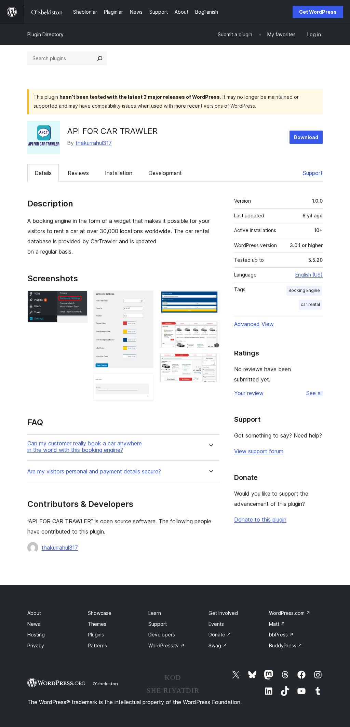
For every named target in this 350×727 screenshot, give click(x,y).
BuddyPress (285, 645)
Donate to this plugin (260, 519)
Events (216, 624)
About (34, 613)
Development (165, 173)
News (33, 624)
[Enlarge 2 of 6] (144, 299)
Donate (219, 634)
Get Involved (223, 613)
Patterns (97, 645)
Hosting (36, 634)
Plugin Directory (45, 34)
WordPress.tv (166, 645)
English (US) (309, 275)
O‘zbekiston (105, 683)
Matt (277, 624)
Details (43, 173)
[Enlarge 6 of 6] (210, 362)
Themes (97, 624)
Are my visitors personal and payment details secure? (94, 471)
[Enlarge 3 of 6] (144, 382)
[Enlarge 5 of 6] (210, 329)
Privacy (35, 645)
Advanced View (254, 324)
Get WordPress (318, 12)
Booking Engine (304, 290)
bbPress (281, 634)
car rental (310, 304)
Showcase (99, 613)
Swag (217, 645)
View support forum (258, 451)
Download (306, 137)
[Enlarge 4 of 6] (210, 299)
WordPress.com (289, 613)
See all (314, 393)
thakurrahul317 (94, 142)
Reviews (78, 173)
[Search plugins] (100, 58)
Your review (249, 393)
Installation (118, 173)
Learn (154, 613)
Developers (161, 634)
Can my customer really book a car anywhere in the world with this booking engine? (84, 446)
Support (313, 173)
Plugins (96, 634)
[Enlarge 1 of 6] (78, 299)
